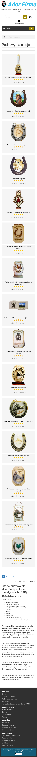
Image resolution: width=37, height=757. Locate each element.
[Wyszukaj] (25, 17)
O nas (4, 694)
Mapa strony (6, 714)
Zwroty (4, 712)
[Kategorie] (31, 28)
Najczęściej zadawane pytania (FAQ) (16, 704)
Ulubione (5, 743)
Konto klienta (7, 738)
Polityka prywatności (24, 752)
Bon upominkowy (8, 725)
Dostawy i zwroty (8, 696)
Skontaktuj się (7, 709)
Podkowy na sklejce (14, 37)
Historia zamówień (9, 740)
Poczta (4, 717)
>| (13, 576)
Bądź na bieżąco (8, 745)
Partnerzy (5, 722)
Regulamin (6, 701)
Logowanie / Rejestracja (11, 735)
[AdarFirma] (4, 37)
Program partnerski (9, 727)
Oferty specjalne (8, 730)
